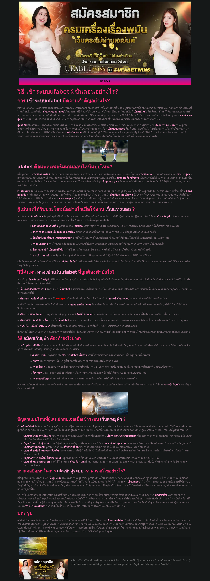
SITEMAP (105, 81)
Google (60, 298)
